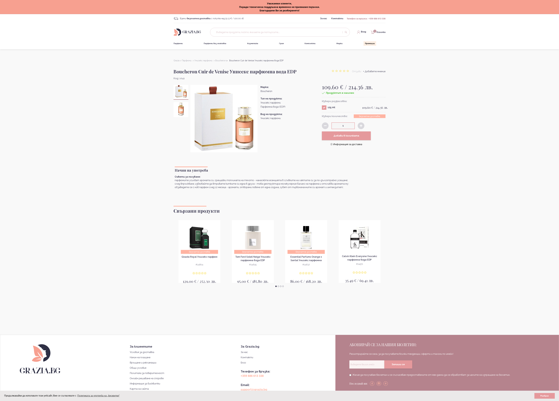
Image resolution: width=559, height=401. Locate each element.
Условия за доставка (142, 352)
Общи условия (138, 368)
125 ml (331, 107)
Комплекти (310, 44)
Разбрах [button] (544, 396)
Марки (339, 44)
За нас (323, 18)
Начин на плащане (140, 357)
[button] (276, 286)
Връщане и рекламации (143, 362)
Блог (243, 362)
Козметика (252, 44)
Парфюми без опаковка (215, 44)
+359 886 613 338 (377, 18)
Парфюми (178, 44)
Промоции (370, 44)
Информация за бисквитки (145, 383)
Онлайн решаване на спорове (147, 378)
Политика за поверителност (147, 373)
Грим (281, 44)
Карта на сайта (139, 388)
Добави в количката (346, 135)
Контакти (337, 18)
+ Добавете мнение (374, 71)
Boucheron (266, 91)
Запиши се (398, 364)
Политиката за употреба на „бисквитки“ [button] (98, 395)
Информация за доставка (347, 144)
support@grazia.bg (254, 389)
